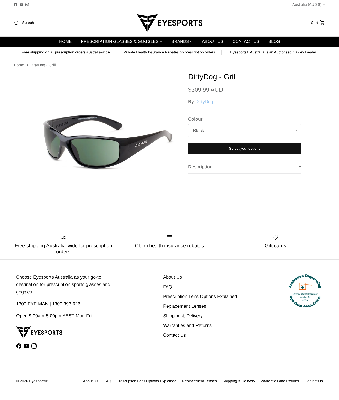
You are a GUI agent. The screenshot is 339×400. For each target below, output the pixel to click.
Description (200, 166)
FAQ (167, 286)
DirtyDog (204, 101)
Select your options (244, 148)
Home (19, 65)
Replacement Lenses (184, 306)
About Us (172, 277)
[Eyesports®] (169, 23)
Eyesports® (38, 381)
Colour (195, 119)
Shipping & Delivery (183, 315)
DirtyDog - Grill (43, 65)
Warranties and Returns (187, 325)
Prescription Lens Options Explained (200, 296)
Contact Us (174, 335)
